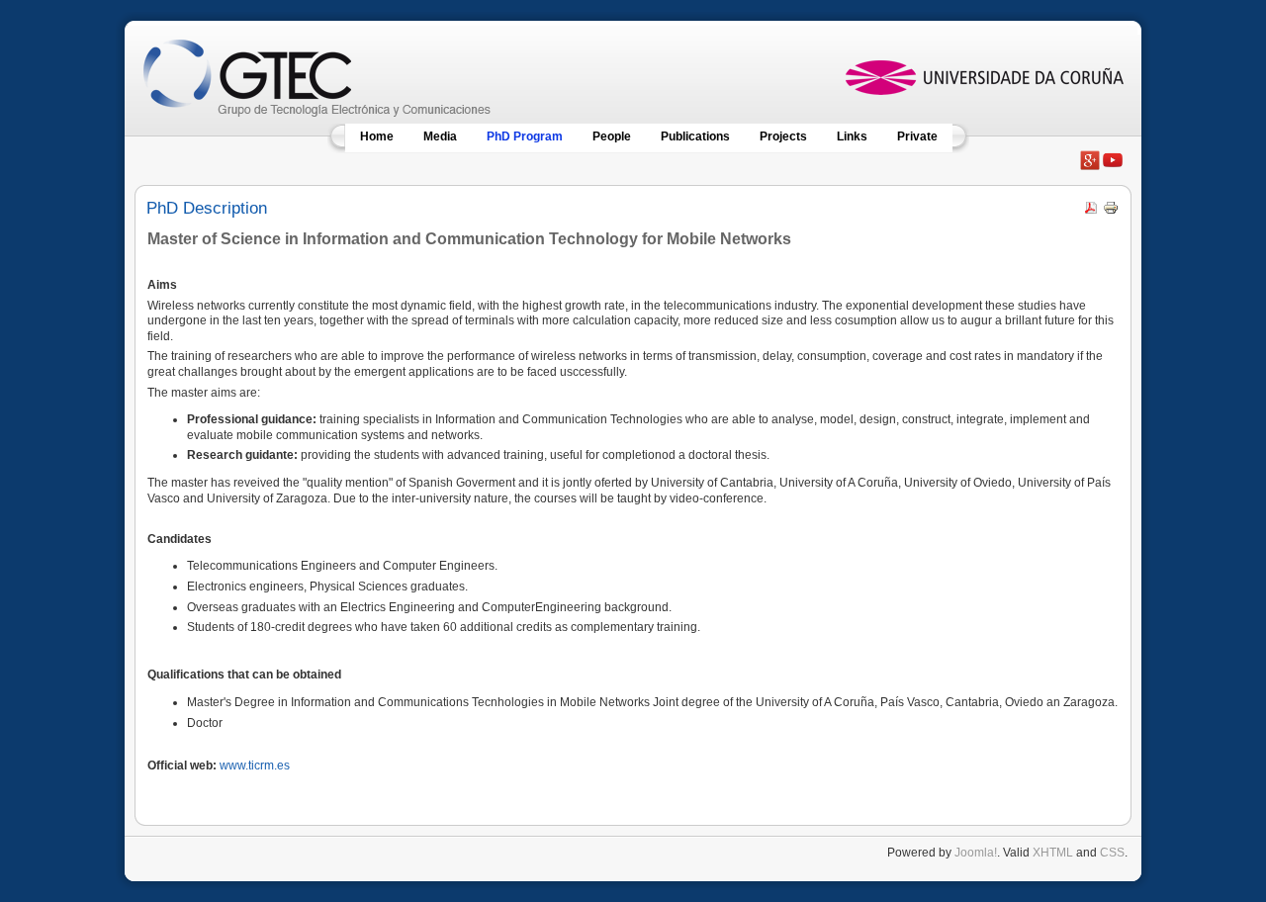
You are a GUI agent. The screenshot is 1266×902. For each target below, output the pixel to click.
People (611, 136)
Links (852, 136)
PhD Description (206, 208)
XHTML (1053, 852)
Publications (695, 136)
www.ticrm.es (255, 765)
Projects (783, 136)
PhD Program (525, 136)
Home (377, 136)
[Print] (1111, 212)
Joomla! (975, 852)
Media (440, 136)
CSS (1112, 852)
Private (917, 136)
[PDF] (1091, 212)
